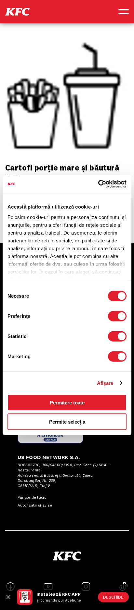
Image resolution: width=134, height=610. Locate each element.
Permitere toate (67, 402)
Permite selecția (67, 422)
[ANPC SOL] (50, 435)
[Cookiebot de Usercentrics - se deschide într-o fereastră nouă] (98, 184)
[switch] (117, 316)
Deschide (113, 597)
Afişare (105, 383)
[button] (17, 12)
